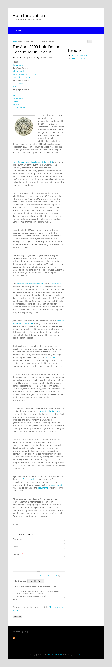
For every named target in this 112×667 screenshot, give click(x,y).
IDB (14, 86)
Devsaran (77, 654)
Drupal (27, 631)
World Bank (18, 98)
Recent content (78, 58)
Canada (16, 101)
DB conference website (27, 479)
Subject (16, 546)
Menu (19, 30)
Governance (18, 83)
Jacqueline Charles (21, 77)
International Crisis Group (24, 74)
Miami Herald (19, 71)
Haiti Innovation (29, 15)
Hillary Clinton (19, 107)
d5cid (15, 599)
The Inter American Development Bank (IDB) (33, 162)
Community (18, 65)
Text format (20, 581)
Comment (18, 554)
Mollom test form (79, 55)
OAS (14, 92)
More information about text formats (44, 576)
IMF (14, 95)
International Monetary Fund (30, 283)
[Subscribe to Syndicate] (14, 638)
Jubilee (16, 104)
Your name (17, 539)
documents (43, 488)
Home (15, 41)
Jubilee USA (50, 357)
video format (56, 485)
